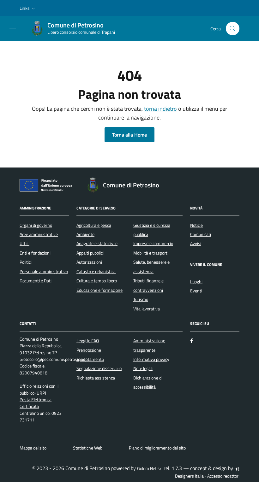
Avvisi (195, 243)
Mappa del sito (33, 447)
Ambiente (85, 234)
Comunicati (200, 234)
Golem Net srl (149, 468)
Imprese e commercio (153, 243)
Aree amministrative (39, 234)
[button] (28, 8)
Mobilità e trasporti (150, 253)
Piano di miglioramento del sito (157, 447)
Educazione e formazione (99, 290)
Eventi (196, 290)
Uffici (24, 243)
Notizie (196, 225)
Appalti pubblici (90, 253)
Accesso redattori (223, 476)
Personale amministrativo (44, 271)
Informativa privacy (151, 359)
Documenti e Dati (35, 280)
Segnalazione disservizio (99, 368)
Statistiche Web (87, 447)
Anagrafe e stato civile (96, 243)
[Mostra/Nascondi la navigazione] (12, 28)
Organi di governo (36, 225)
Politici (26, 262)
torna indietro (160, 108)
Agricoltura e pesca (93, 225)
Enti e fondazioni (35, 253)
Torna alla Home (129, 134)
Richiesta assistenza (95, 377)
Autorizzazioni (89, 262)
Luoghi (196, 281)
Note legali (143, 368)
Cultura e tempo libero (96, 280)
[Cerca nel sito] (232, 28)
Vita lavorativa (146, 308)
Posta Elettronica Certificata (35, 403)
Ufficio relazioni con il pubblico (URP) (39, 389)
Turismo (140, 299)
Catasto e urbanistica (96, 271)
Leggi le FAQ (87, 340)
